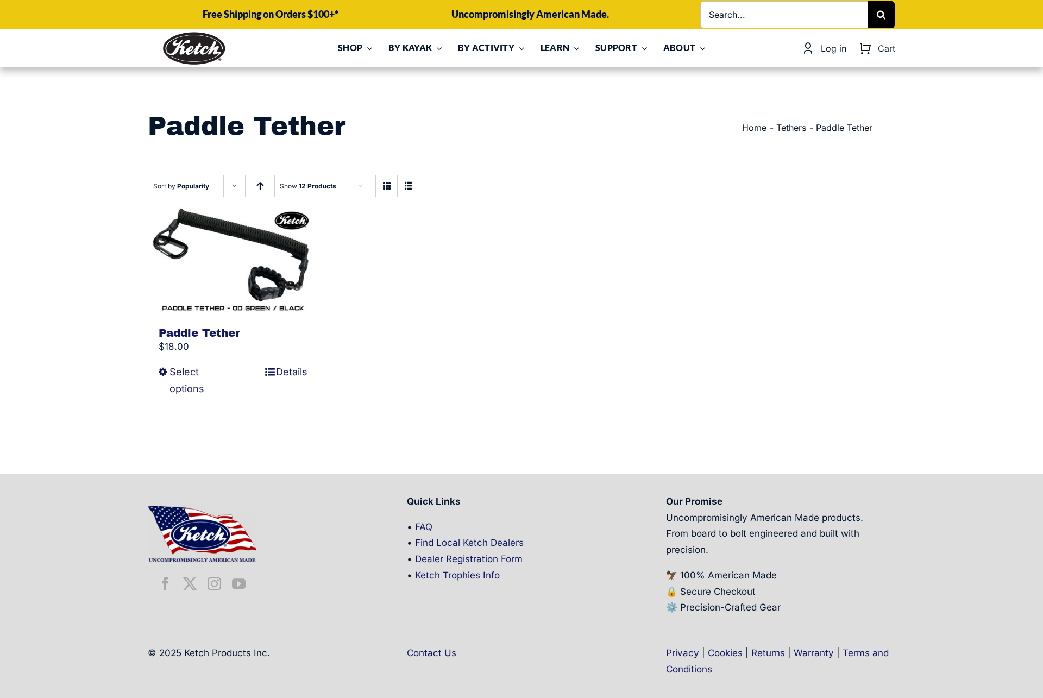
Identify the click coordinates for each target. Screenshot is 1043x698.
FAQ (423, 526)
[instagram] (214, 583)
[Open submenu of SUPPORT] (642, 48)
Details (291, 372)
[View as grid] (386, 186)
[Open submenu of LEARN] (574, 48)
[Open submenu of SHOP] (367, 48)
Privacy (682, 652)
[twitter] (190, 583)
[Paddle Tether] (233, 259)
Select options (186, 380)
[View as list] (408, 186)
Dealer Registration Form (469, 559)
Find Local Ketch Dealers (469, 542)
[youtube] (239, 583)
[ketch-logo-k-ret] (194, 35)
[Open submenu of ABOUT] (700, 48)
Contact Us (431, 652)
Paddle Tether (199, 333)
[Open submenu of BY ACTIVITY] (519, 48)
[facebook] (165, 583)
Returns (768, 652)
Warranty (814, 652)
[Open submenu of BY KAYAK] (437, 48)
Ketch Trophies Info (457, 575)
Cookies (725, 652)
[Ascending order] (260, 186)
